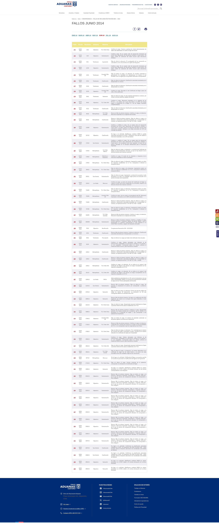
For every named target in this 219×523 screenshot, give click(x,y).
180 (75, 102)
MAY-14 (95, 35)
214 (75, 324)
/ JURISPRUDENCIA (86, 19)
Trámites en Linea (118, 13)
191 (75, 176)
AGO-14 (115, 35)
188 (75, 156)
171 (75, 49)
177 (75, 86)
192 (75, 183)
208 (75, 285)
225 (75, 397)
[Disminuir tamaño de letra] (158, 4)
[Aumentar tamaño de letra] (155, 4)
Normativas (62, 13)
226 (75, 405)
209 (75, 292)
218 (75, 352)
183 (75, 119)
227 (75, 412)
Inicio (79, 19)
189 (75, 162)
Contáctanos (137, 491)
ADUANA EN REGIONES (125, 4)
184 (75, 127)
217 (75, 346)
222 (75, 376)
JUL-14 (108, 35)
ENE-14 (74, 35)
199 (75, 228)
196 (75, 209)
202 (75, 244)
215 (75, 331)
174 (75, 68)
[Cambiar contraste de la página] (161, 4)
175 (75, 75)
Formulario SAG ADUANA (141, 497)
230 (75, 433)
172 (75, 56)
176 (75, 81)
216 (75, 339)
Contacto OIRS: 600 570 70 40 (71, 513)
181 (75, 108)
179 (75, 96)
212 (75, 311)
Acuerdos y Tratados (74, 13)
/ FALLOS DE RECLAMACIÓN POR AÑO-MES (104, 19)
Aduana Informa (131, 13)
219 (75, 358)
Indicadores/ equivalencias (141, 501)
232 (75, 448)
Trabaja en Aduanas (139, 488)
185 (75, 135)
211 (74, 305)
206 (75, 272)
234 (75, 462)
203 (75, 252)
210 (75, 299)
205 (75, 265)
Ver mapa (66, 504)
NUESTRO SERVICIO (113, 4)
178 (75, 91)
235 (75, 469)
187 (75, 150)
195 (75, 202)
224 (75, 390)
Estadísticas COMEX (104, 13)
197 (75, 215)
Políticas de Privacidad (140, 507)
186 (75, 143)
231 (75, 441)
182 (75, 113)
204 (75, 259)
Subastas (141, 13)
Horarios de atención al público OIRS (73, 508)
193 (75, 190)
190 (75, 169)
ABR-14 (88, 35)
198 (75, 222)
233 (75, 455)
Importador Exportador (88, 13)
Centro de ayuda (138, 504)
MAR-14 (81, 35)
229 (75, 426)
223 (75, 383)
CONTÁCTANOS (148, 4)
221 (75, 369)
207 (75, 279)
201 (75, 238)
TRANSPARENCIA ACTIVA (137, 4)
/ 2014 (118, 19)
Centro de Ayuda (152, 13)
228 (75, 419)
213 (75, 318)
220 (75, 363)
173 (75, 62)
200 (75, 233)
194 (75, 196)
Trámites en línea (139, 494)
